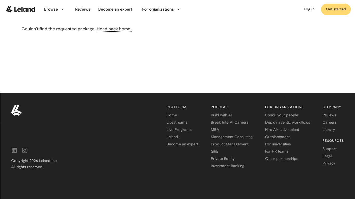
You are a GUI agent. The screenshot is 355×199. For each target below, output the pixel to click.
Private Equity (223, 159)
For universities (278, 144)
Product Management (229, 144)
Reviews (329, 115)
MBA (215, 129)
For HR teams (276, 151)
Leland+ (173, 137)
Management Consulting (232, 137)
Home (172, 115)
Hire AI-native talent (282, 129)
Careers (330, 122)
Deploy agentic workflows (287, 122)
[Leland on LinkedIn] (14, 150)
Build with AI (221, 115)
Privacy (329, 163)
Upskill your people (281, 115)
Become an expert (182, 144)
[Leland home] (20, 9)
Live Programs (179, 129)
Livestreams (177, 122)
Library (329, 129)
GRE (214, 151)
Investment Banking (227, 166)
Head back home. (114, 28)
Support (330, 149)
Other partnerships (281, 159)
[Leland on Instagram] (25, 150)
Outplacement (277, 137)
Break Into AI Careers (229, 122)
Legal (327, 156)
